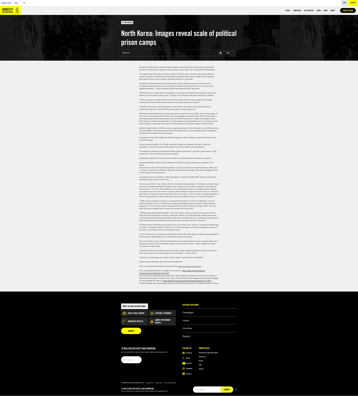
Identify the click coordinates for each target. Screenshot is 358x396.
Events (201, 361)
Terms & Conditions (170, 382)
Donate (354, 2)
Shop (16, 3)
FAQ (200, 365)
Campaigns (297, 10)
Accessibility (149, 382)
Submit (137, 360)
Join (344, 2)
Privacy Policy (159, 382)
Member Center (7, 3)
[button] (24, 3)
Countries (187, 328)
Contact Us (202, 357)
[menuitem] (6, 3)
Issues (287, 10)
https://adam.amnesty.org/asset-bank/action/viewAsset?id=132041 (187, 281)
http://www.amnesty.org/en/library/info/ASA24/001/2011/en (190, 266)
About (332, 10)
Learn (318, 10)
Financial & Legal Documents (208, 353)
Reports (186, 336)
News (326, 10)
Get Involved (308, 10)
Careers (201, 369)
